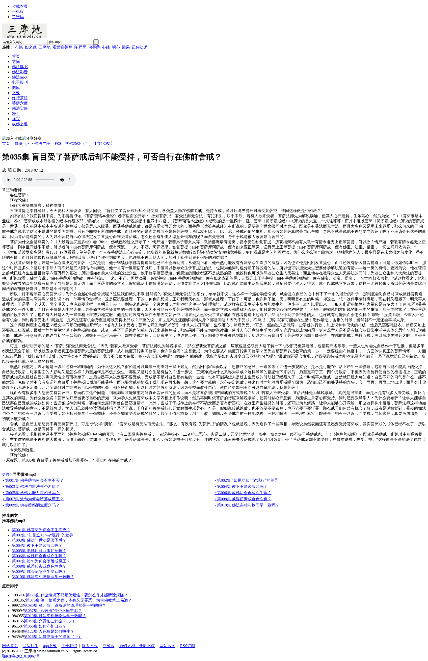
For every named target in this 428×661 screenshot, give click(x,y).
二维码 (18, 17)
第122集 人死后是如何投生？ (49, 631)
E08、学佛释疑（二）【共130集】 (85, 143)
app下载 (50, 646)
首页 (6, 143)
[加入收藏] (12, 138)
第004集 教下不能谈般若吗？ (37, 545)
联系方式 (90, 646)
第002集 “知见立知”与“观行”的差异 (42, 535)
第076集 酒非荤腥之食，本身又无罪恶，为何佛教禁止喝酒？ (79, 600)
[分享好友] (32, 138)
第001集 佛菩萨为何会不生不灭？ (41, 530)
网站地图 (167, 646)
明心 (116, 47)
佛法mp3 (22, 143)
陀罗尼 (80, 47)
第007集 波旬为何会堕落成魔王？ (41, 561)
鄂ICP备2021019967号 (21, 656)
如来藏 (31, 47)
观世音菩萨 (62, 47)
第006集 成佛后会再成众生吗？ (39, 556)
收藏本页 (20, 6)
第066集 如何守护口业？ (45, 626)
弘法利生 (30, 646)
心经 (106, 47)
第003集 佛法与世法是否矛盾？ (39, 540)
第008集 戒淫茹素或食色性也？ (39, 566)
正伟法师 (140, 47)
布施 (19, 47)
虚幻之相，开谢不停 (137, 646)
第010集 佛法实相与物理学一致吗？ (43, 577)
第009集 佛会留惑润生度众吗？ (39, 571)
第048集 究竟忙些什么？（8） (50, 621)
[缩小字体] (10, 170)
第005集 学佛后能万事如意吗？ (39, 551)
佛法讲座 (42, 143)
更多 (7, 474)
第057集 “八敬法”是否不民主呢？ (53, 610)
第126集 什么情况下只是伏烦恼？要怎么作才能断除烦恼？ (77, 595)
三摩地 (45, 47)
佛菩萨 (94, 47)
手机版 (18, 11)
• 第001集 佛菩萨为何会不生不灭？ (33, 480)
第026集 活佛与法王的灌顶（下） (53, 637)
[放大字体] (4, 170)
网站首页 (10, 646)
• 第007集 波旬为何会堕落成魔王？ (33, 499)
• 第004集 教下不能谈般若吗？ (241, 486)
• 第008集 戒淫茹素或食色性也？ (242, 499)
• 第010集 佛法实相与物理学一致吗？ (246, 505)
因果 (126, 47)
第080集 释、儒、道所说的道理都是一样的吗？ (65, 605)
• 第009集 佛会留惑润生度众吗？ (31, 505)
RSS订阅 (187, 646)
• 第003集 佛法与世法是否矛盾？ (31, 486)
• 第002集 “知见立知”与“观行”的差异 (246, 480)
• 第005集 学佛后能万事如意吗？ (31, 493)
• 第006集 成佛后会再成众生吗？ (242, 493)
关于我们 (69, 646)
